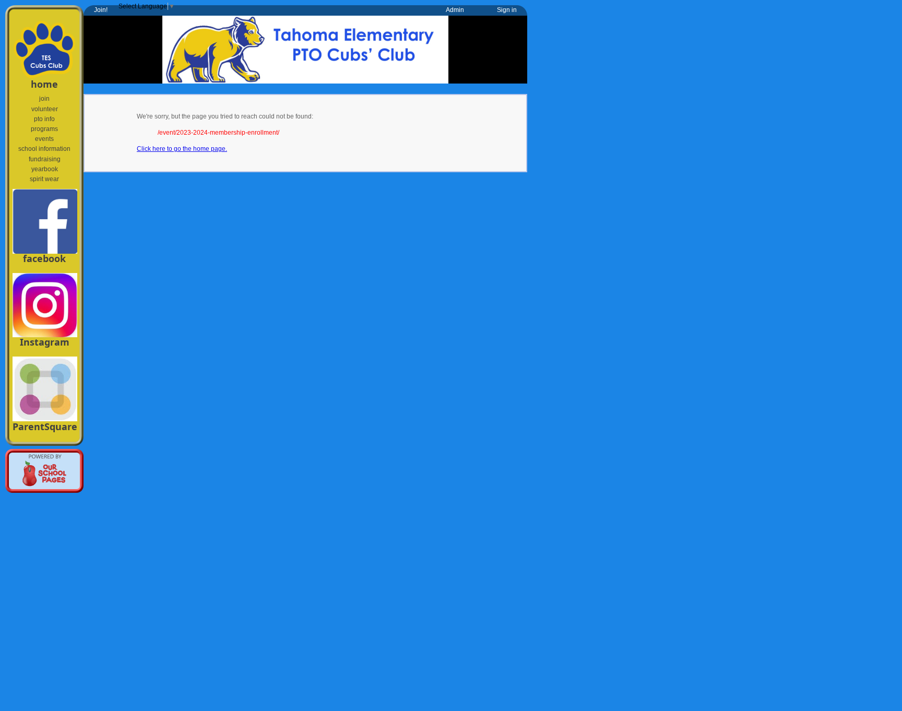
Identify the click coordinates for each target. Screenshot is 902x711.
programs (44, 129)
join (44, 98)
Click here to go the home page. (182, 148)
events (44, 139)
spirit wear (44, 179)
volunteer (44, 109)
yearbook (44, 169)
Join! (101, 10)
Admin (455, 10)
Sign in (507, 10)
